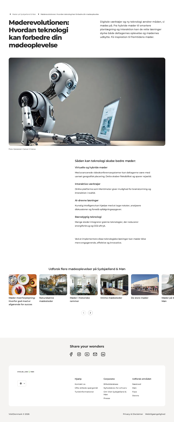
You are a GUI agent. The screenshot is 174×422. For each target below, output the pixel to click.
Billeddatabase (111, 384)
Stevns (135, 395)
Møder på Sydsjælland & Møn (24, 14)
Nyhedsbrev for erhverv (115, 388)
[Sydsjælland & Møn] (25, 372)
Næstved (136, 384)
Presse (107, 398)
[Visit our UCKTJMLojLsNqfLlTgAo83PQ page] (87, 354)
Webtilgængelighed (155, 414)
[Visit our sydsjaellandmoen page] (71, 354)
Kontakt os (80, 384)
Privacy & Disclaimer (133, 414)
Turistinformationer (84, 392)
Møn (134, 388)
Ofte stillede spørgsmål (86, 388)
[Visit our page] (79, 354)
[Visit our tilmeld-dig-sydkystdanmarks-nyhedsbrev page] (95, 354)
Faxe (134, 392)
